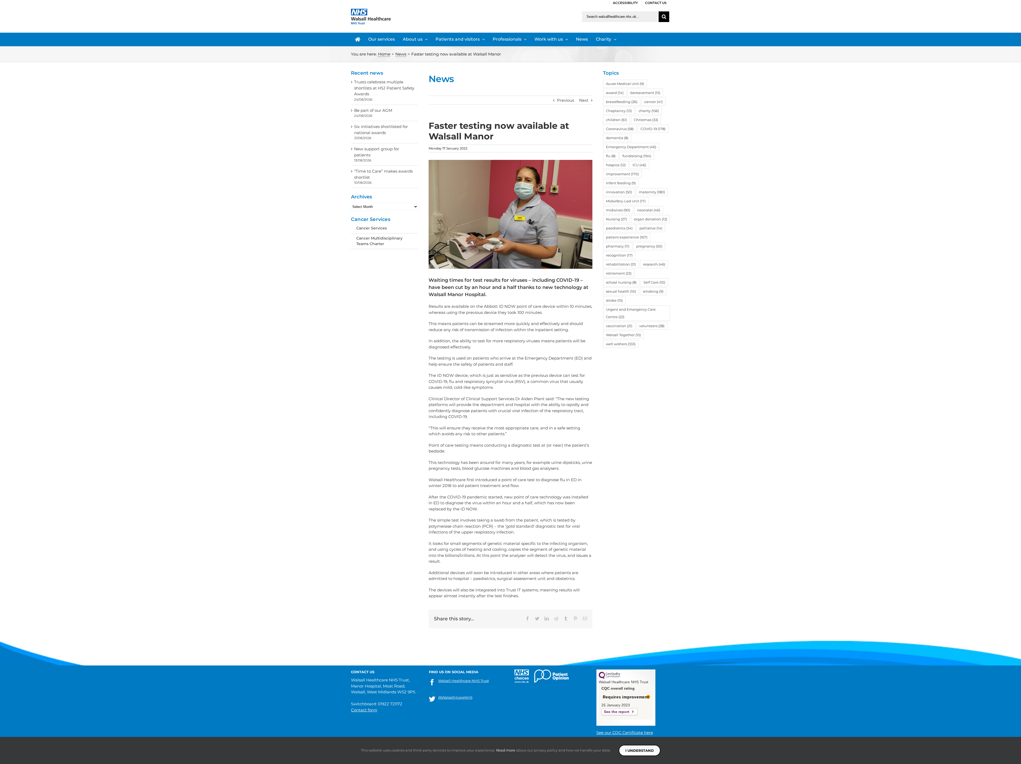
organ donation (650, 219)
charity (649, 111)
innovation (619, 192)
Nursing (616, 219)
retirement (618, 273)
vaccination (619, 326)
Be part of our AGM (373, 110)
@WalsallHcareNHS (455, 697)
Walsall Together (623, 335)
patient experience (626, 237)
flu (611, 156)
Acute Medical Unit (625, 84)
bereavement (645, 93)
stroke (614, 300)
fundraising (636, 156)
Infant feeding (621, 183)
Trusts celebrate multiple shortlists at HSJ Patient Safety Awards (384, 87)
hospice (616, 165)
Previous (565, 100)
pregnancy (649, 246)
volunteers (651, 326)
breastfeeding (621, 102)
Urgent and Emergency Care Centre (631, 313)
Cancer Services (371, 228)
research (654, 264)
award (615, 93)
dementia (617, 138)
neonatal (648, 210)
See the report (616, 712)
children (616, 120)
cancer (653, 102)
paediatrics (619, 228)
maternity (652, 192)
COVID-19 (653, 129)
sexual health (621, 291)
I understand (639, 750)
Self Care (654, 282)
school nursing (621, 282)
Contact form (364, 709)
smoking (653, 291)
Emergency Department (631, 147)
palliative (650, 228)
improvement (622, 174)
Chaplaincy (619, 111)
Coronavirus (620, 129)
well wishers (620, 344)
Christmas (646, 120)
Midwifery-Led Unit (626, 201)
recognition (619, 255)
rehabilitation (621, 264)
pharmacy (617, 246)
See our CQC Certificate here (624, 732)
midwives (618, 210)
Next (583, 100)
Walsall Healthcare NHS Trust (463, 680)
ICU (639, 165)
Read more (505, 750)
